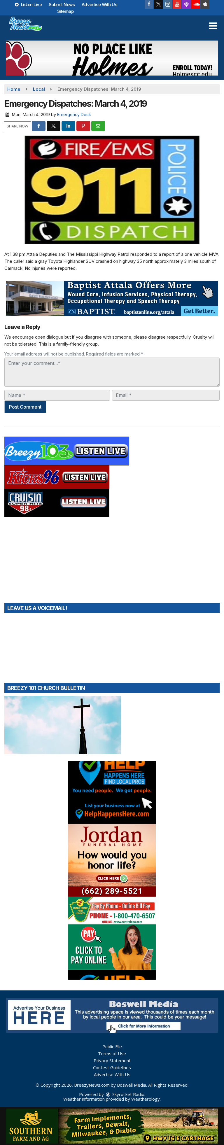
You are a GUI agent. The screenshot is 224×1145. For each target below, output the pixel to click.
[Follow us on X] (158, 4)
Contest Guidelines (112, 1067)
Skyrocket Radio (127, 1094)
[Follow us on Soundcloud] (195, 4)
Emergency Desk (74, 114)
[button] (213, 26)
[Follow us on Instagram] (167, 4)
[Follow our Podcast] (186, 4)
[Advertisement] (112, 58)
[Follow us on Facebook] (149, 4)
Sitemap (65, 11)
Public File (112, 1046)
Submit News (62, 4)
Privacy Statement (112, 1060)
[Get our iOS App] (205, 4)
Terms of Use (112, 1053)
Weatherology (145, 1099)
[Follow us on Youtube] (177, 4)
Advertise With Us (99, 4)
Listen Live (31, 4)
